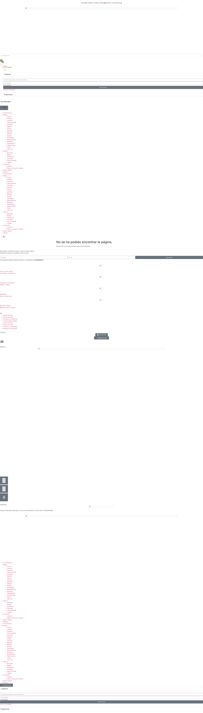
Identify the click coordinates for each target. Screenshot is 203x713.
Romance (10, 141)
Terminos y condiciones (10, 319)
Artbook (9, 118)
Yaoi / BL (10, 149)
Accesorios (6, 164)
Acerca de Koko (8, 315)
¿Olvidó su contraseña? (9, 89)
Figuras (5, 151)
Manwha (9, 132)
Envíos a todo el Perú (6, 271)
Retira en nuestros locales (7, 307)
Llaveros (9, 166)
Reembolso (3, 294)
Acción (9, 116)
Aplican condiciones (6, 296)
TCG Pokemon (7, 113)
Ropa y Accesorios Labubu (15, 168)
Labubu (9, 162)
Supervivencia (11, 145)
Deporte (9, 126)
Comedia (10, 124)
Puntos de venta (8, 317)
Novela (9, 136)
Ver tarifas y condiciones (7, 273)
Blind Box (10, 153)
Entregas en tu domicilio (7, 283)
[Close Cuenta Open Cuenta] (4, 69)
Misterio (9, 134)
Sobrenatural (11, 143)
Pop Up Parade (11, 160)
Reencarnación (11, 139)
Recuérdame (7, 85)
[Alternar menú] (1, 65)
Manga (5, 115)
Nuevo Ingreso (7, 170)
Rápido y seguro (5, 285)
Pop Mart (10, 158)
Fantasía (9, 130)
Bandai (9, 155)
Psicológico (10, 137)
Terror (9, 147)
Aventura (9, 120)
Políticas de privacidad (10, 321)
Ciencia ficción (11, 122)
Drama (9, 128)
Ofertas (5, 172)
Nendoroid (10, 156)
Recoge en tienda (5, 305)
